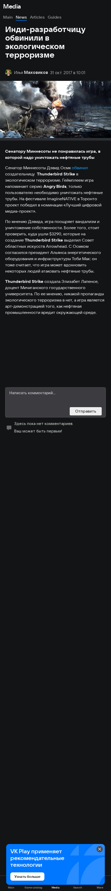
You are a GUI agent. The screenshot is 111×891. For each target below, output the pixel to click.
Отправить (85, 411)
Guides (54, 17)
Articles (37, 17)
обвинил (80, 167)
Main (8, 17)
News (21, 17)
